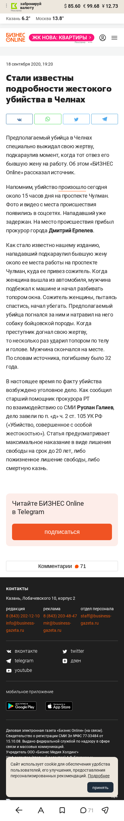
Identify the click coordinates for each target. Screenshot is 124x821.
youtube (23, 670)
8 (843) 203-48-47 (60, 616)
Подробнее (99, 775)
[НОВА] (60, 37)
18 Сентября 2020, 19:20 (29, 64)
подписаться (62, 531)
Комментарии (62, 566)
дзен (75, 661)
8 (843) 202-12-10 (23, 616)
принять (100, 787)
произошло (72, 187)
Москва (43, 18)
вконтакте (25, 651)
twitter (77, 651)
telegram (23, 661)
